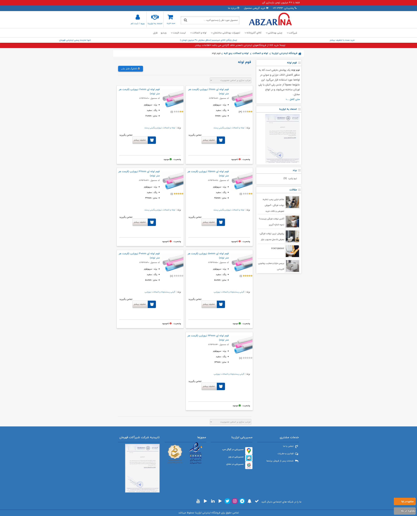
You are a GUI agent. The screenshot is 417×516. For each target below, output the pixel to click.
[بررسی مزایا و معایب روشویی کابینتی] (292, 265)
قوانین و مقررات (286, 453)
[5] (244, 112)
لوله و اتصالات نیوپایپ (234, 127)
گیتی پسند (218, 127)
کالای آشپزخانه (254, 32)
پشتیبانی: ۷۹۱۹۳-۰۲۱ (283, 8)
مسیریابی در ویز (236, 456)
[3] (248, 112)
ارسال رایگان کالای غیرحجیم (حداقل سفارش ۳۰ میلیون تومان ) (208, 40)
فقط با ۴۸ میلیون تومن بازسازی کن (281, 2)
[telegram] (242, 501)
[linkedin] (213, 501)
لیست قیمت (179, 32)
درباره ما (232, 8)
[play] (220, 501)
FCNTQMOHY (277, 248)
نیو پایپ (292, 178)
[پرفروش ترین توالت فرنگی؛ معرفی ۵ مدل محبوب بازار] (292, 236)
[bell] (249, 501)
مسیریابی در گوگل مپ (233, 449)
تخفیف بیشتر (209, 140)
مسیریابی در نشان (235, 464)
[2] (250, 112)
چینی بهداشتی (275, 32)
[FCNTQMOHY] (292, 251)
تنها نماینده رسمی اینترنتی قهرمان (75, 40)
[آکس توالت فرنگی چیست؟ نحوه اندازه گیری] (292, 221)
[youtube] (198, 501)
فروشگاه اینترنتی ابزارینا (284, 53)
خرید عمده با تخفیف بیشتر (342, 40)
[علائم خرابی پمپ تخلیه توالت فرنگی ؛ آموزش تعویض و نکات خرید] (292, 202)
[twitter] (227, 501)
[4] (246, 112)
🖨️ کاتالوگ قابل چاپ (130, 68)
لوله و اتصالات (199, 32)
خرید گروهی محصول (254, 8)
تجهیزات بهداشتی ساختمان (226, 32)
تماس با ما (288, 446)
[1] (251, 112)
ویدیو (163, 32)
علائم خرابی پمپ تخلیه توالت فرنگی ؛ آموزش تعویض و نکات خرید (273, 205)
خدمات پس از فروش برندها (280, 460)
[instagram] (235, 501)
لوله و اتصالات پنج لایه (236, 53)
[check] (257, 501)
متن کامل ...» (293, 99)
